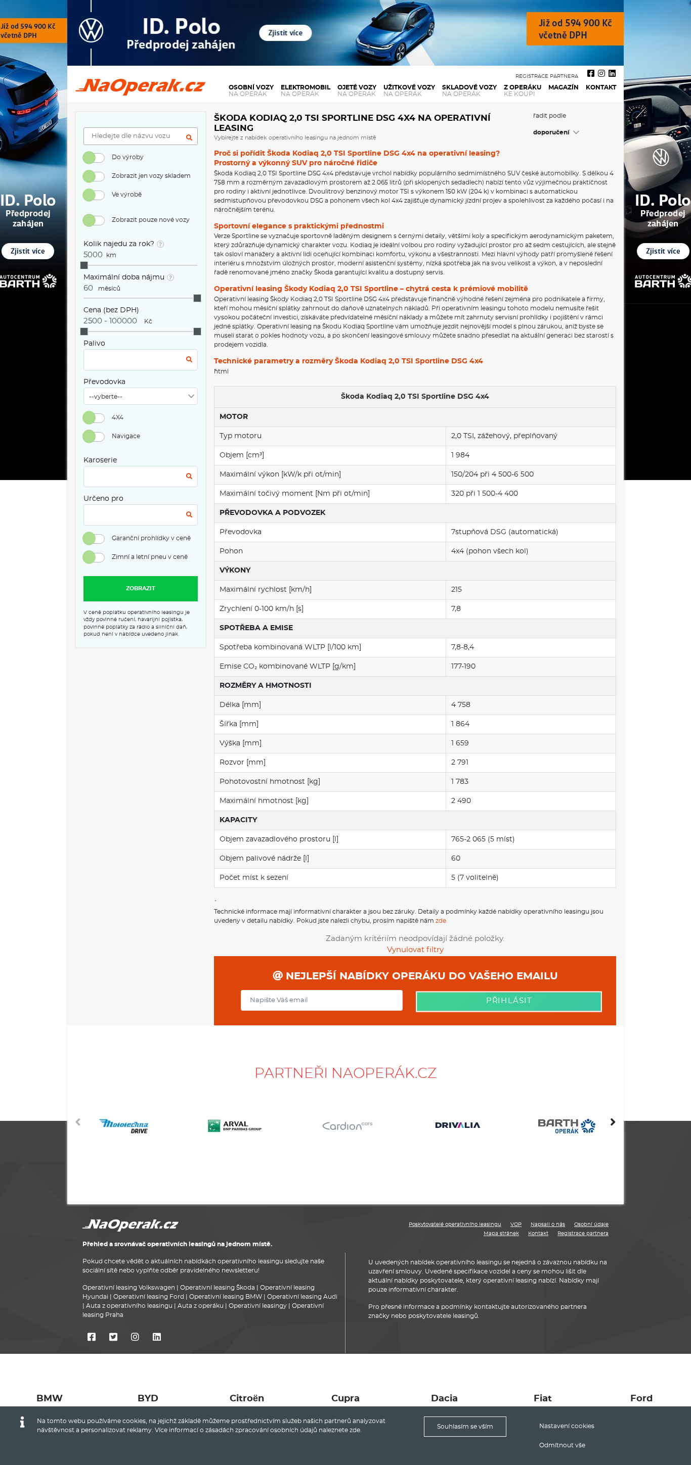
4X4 (117, 417)
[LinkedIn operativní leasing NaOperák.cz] (612, 74)
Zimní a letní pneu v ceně (150, 557)
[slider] (84, 265)
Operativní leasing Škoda (217, 1288)
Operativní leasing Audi (302, 1297)
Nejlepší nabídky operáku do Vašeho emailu (420, 976)
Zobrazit (140, 588)
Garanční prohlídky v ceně (151, 538)
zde (355, 1430)
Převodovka (104, 382)
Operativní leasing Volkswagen (128, 1288)
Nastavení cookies (566, 1426)
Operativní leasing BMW (225, 1297)
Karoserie (100, 460)
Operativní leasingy (258, 1306)
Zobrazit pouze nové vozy (151, 220)
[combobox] (140, 359)
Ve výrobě (127, 195)
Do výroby (128, 157)
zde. (442, 921)
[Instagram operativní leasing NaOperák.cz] (601, 74)
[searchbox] (89, 356)
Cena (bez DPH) (111, 310)
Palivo (94, 343)
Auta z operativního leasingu (129, 1306)
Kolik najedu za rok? (118, 244)
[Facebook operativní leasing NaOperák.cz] (590, 74)
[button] (613, 1126)
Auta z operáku (201, 1306)
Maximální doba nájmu (123, 277)
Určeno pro (103, 498)
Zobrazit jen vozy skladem (151, 176)
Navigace (126, 436)
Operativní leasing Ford (148, 1297)
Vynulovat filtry (415, 950)
